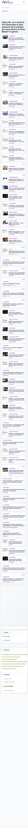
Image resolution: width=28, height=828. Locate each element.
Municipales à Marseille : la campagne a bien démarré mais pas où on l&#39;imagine (17, 159)
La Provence (12, 69)
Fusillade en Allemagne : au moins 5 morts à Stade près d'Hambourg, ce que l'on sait (16, 104)
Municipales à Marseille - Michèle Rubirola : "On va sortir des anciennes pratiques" (17, 150)
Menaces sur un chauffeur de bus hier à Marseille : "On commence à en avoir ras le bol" (17, 68)
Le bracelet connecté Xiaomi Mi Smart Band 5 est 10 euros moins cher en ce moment (14, 516)
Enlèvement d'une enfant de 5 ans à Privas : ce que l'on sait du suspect (16, 115)
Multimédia (12, 36)
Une (11, 249)
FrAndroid (12, 49)
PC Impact (12, 562)
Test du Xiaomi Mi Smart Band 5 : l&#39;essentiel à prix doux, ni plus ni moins (12, 534)
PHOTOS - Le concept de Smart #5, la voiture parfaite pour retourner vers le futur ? (16, 435)
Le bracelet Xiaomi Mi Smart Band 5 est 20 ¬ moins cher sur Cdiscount (14, 490)
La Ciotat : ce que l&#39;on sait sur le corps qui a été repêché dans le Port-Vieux (17, 133)
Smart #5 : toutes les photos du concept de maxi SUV (17, 451)
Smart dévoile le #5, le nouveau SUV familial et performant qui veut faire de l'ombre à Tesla (17, 252)
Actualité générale (14, 55)
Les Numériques (7, 581)
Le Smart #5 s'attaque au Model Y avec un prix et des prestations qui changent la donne (13, 374)
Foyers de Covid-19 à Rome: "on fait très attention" (17, 75)
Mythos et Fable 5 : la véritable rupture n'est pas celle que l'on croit (16, 170)
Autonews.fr (12, 453)
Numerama (6, 264)
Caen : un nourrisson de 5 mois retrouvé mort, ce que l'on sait (17, 188)
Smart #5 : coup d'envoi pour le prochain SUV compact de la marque (13, 443)
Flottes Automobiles (8, 285)
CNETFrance (12, 553)
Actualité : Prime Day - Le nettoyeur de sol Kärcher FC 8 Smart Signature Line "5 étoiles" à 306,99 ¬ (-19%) (13, 580)
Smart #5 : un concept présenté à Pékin (17, 460)
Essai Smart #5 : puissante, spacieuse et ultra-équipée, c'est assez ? (13, 304)
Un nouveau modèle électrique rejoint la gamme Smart (17, 339)
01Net (5, 296)
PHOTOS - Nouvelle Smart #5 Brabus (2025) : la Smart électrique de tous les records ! (16, 323)
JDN (10, 171)
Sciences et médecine (14, 336)
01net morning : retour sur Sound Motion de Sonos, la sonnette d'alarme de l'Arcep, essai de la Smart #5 (13, 294)
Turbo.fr (11, 275)
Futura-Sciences (13, 341)
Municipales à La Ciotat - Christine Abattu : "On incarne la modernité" (16, 141)
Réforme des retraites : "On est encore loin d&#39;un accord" (17, 232)
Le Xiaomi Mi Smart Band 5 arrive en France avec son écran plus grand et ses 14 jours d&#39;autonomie (14, 569)
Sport (11, 90)
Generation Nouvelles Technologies (16, 473)
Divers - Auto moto (14, 270)
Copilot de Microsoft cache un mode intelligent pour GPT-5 (16, 471)
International (13, 64)
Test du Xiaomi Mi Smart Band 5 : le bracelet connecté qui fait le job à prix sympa (17, 552)
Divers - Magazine (13, 73)
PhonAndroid (12, 40)
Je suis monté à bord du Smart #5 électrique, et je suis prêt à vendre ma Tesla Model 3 (16, 382)
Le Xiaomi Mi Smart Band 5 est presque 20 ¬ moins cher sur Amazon (14, 499)
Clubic (11, 357)
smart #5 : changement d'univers (11, 283)
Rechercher (5, 11)
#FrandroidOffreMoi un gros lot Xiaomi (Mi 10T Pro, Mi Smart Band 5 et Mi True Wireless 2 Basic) (14, 508)
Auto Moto (6, 281)
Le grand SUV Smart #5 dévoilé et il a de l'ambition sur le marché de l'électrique (16, 356)
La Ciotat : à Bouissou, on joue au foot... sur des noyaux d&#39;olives (16, 94)
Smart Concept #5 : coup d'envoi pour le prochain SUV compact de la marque (13, 481)
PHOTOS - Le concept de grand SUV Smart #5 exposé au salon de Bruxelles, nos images (16, 400)
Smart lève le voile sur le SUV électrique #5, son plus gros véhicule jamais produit (16, 417)
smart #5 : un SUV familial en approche (13, 347)
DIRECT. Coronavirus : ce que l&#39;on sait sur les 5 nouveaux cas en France (16, 224)
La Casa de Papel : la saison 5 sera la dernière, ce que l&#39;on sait (16, 198)
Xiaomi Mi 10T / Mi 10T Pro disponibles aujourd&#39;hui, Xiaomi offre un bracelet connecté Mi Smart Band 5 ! (14, 526)
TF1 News (11, 254)
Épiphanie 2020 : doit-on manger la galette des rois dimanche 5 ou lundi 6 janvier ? (17, 242)
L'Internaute (12, 60)
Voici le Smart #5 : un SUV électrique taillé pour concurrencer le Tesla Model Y (13, 425)
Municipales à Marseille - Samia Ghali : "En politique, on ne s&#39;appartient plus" (17, 124)
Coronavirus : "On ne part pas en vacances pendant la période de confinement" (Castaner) (17, 207)
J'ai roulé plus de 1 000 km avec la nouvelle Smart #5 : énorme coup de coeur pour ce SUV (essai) (14, 263)
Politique (12, 120)
